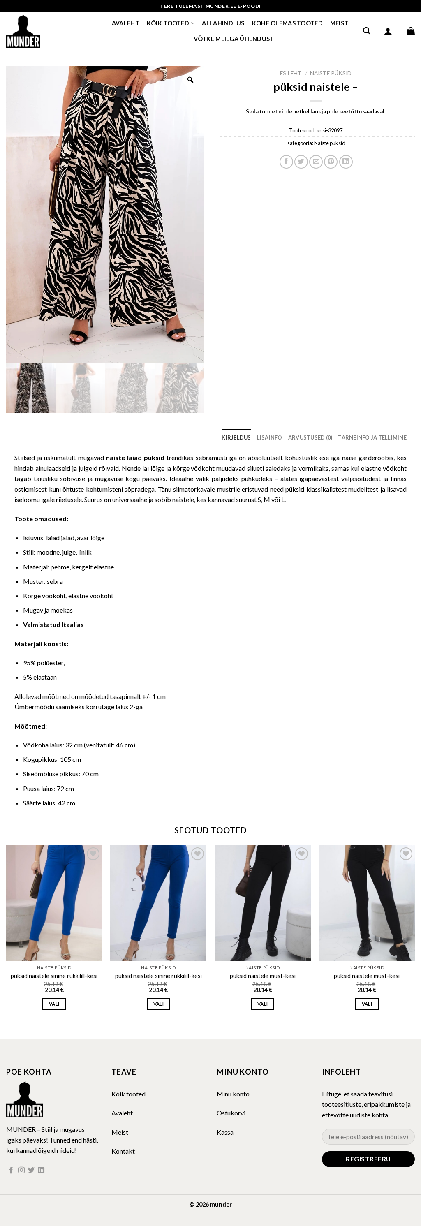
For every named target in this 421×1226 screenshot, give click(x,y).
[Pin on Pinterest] (331, 162)
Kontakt (123, 1151)
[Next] (414, 934)
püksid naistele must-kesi (263, 975)
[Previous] (6, 934)
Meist (339, 23)
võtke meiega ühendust (234, 38)
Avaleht (125, 23)
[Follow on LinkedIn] (41, 1170)
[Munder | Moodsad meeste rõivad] (47, 30)
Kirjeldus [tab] (236, 437)
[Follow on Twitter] (31, 1170)
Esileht (291, 73)
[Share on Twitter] (301, 162)
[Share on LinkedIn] (346, 162)
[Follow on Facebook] (11, 1170)
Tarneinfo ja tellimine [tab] (372, 437)
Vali (54, 1003)
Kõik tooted (168, 23)
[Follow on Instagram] (21, 1170)
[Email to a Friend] (316, 162)
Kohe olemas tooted (287, 23)
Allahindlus (223, 23)
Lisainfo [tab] (269, 437)
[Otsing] (366, 31)
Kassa (225, 1132)
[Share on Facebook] (286, 162)
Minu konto (233, 1094)
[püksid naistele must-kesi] (263, 903)
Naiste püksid (331, 73)
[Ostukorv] (411, 31)
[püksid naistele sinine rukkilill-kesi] (54, 903)
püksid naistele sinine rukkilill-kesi (54, 975)
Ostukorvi (231, 1113)
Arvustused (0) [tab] (310, 437)
